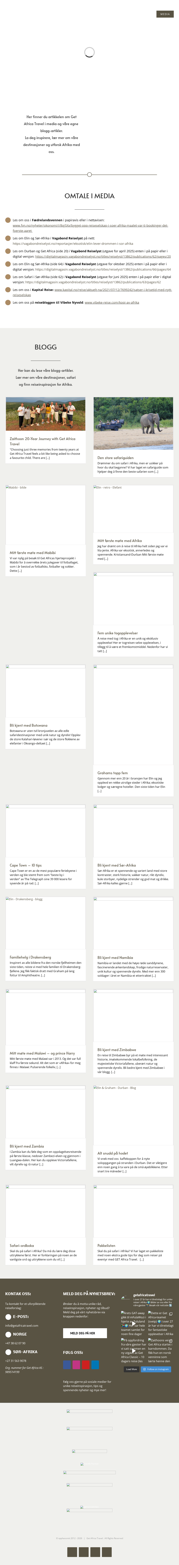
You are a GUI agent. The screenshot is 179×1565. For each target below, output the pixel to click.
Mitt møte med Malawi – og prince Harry (42, 1053)
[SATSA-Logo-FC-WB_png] (89, 1484)
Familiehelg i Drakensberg (30, 957)
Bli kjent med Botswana (28, 725)
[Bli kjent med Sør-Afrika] (133, 831)
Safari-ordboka (22, 1245)
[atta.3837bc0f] (89, 1427)
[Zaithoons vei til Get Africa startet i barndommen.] (161, 1351)
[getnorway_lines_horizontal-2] (89, 1471)
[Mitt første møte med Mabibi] (45, 515)
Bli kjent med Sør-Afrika (117, 865)
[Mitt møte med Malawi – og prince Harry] (45, 1017)
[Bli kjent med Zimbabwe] (133, 1015)
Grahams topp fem (113, 772)
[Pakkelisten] (133, 1211)
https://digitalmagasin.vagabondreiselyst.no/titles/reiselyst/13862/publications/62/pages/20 (103, 256)
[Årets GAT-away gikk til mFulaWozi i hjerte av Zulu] (134, 1323)
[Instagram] (76, 1364)
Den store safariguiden (116, 457)
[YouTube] (86, 1364)
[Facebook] (67, 1364)
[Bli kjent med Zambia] (45, 1112)
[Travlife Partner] (90, 1463)
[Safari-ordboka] (45, 1211)
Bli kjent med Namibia (115, 957)
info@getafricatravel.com (21, 1326)
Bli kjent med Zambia (27, 1146)
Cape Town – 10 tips (26, 865)
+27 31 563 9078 (15, 1361)
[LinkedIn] (95, 1364)
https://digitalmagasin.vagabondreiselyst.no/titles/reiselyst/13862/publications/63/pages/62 (93, 282)
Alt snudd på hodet (113, 1153)
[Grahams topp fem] (133, 715)
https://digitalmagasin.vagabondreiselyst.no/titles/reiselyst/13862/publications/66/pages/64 (103, 269)
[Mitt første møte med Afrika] (133, 509)
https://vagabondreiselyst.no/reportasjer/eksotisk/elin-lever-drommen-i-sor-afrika (73, 243)
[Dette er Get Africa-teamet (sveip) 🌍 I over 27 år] (161, 1323)
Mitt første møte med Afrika (120, 540)
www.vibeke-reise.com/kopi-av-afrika (112, 302)
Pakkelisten (106, 1245)
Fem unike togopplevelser (118, 632)
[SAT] (89, 1410)
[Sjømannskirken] (89, 1506)
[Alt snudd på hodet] (133, 1115)
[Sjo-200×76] (89, 1450)
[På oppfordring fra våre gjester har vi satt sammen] (134, 1351)
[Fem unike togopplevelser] (133, 598)
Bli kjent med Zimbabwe (117, 1049)
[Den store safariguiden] (133, 423)
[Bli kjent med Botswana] (45, 691)
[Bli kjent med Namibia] (133, 923)
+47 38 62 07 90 (15, 1343)
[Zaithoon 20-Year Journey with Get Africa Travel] (45, 414)
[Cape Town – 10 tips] (45, 831)
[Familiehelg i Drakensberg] (45, 923)
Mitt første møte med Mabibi (33, 552)
